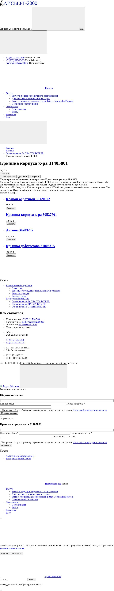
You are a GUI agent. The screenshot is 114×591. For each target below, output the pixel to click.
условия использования (12, 548)
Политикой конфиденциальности (90, 410)
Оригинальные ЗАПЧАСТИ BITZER (31, 301)
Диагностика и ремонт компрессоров (31, 494)
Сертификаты (19, 504)
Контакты (11, 510)
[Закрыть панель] (1, 518)
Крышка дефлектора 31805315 (30, 246)
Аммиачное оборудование (19, 285)
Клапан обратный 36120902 (28, 199)
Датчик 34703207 (19, 230)
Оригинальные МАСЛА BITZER (29, 304)
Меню (81, 29)
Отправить (6, 445)
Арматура (17, 288)
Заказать (5, 173)
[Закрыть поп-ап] (1, 416)
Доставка (22, 176)
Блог (8, 512)
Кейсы (15, 507)
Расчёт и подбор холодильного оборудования (35, 491)
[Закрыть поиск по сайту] (1, 590)
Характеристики (8, 176)
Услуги (9, 488)
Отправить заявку (9, 413)
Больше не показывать (11, 553)
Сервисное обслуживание (25, 499)
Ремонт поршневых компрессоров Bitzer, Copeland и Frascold (42, 496)
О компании (12, 502)
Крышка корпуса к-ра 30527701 (31, 215)
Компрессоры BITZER (17, 298)
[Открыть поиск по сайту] (23, 42)
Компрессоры (19, 296)
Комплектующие (20, 293)
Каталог (49, 88)
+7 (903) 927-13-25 (15, 60)
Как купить (34, 176)
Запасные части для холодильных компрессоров (36, 290)
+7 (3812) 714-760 (15, 57)
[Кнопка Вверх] (43, 376)
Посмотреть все (53, 483)
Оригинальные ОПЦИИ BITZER (29, 306)
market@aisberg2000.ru (17, 63)
